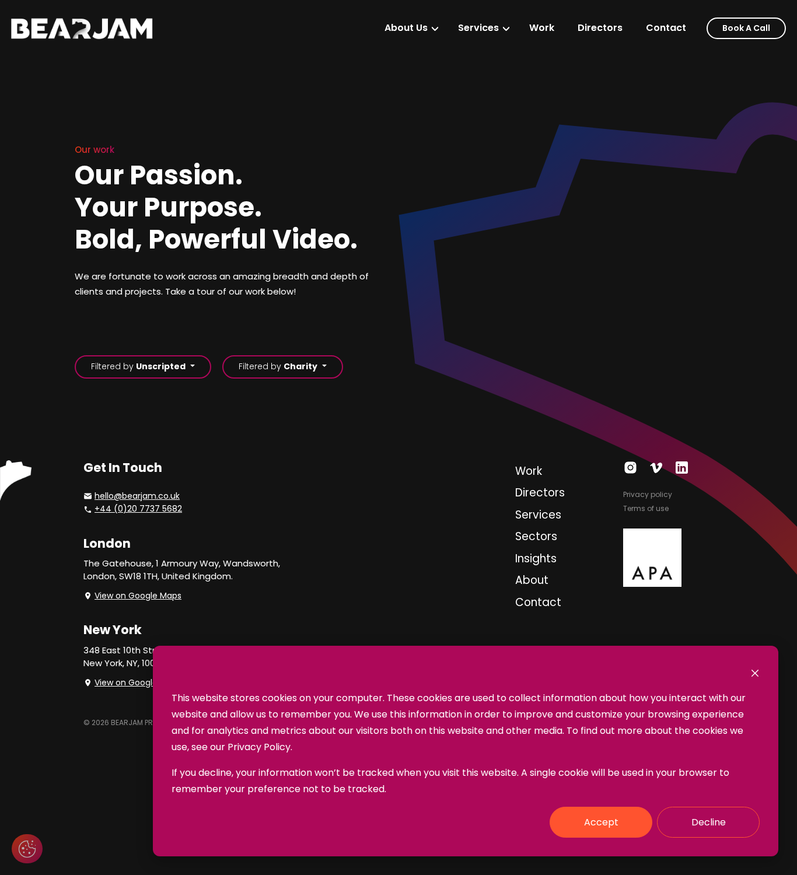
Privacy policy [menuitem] (647, 494)
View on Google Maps (138, 595)
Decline (708, 822)
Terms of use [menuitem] (646, 508)
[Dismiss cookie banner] (755, 672)
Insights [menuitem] (536, 558)
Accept (601, 822)
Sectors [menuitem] (536, 536)
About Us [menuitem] (406, 27)
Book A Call (746, 28)
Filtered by (138, 366)
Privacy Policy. (260, 747)
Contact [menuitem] (666, 27)
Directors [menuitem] (600, 27)
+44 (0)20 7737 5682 (138, 508)
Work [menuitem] (541, 27)
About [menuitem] (531, 580)
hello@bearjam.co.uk (137, 496)
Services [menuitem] (478, 27)
